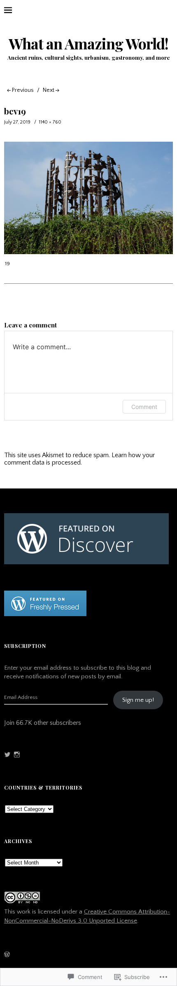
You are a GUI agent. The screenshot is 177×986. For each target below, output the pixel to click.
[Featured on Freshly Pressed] (45, 614)
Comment (144, 406)
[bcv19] (88, 252)
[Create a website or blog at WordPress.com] (7, 955)
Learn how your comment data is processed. (79, 458)
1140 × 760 (50, 122)
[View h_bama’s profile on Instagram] (17, 754)
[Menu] (14, 10)
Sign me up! (138, 699)
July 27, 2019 (17, 122)
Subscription (25, 646)
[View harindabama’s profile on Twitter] (7, 754)
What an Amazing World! (88, 43)
